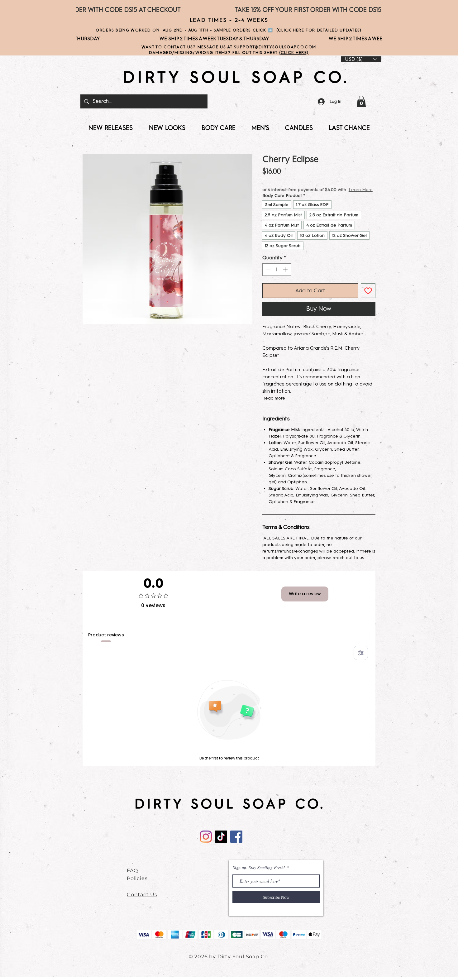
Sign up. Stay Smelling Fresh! (259, 874)
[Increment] (285, 276)
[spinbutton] (276, 276)
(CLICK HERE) (294, 52)
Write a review (305, 600)
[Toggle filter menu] (361, 659)
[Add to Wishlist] (368, 297)
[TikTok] (221, 843)
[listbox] (361, 59)
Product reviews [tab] (106, 641)
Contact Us (142, 901)
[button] (361, 101)
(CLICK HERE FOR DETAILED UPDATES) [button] (319, 30)
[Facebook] (236, 843)
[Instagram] (206, 843)
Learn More (303, 196)
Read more (273, 404)
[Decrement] (267, 276)
